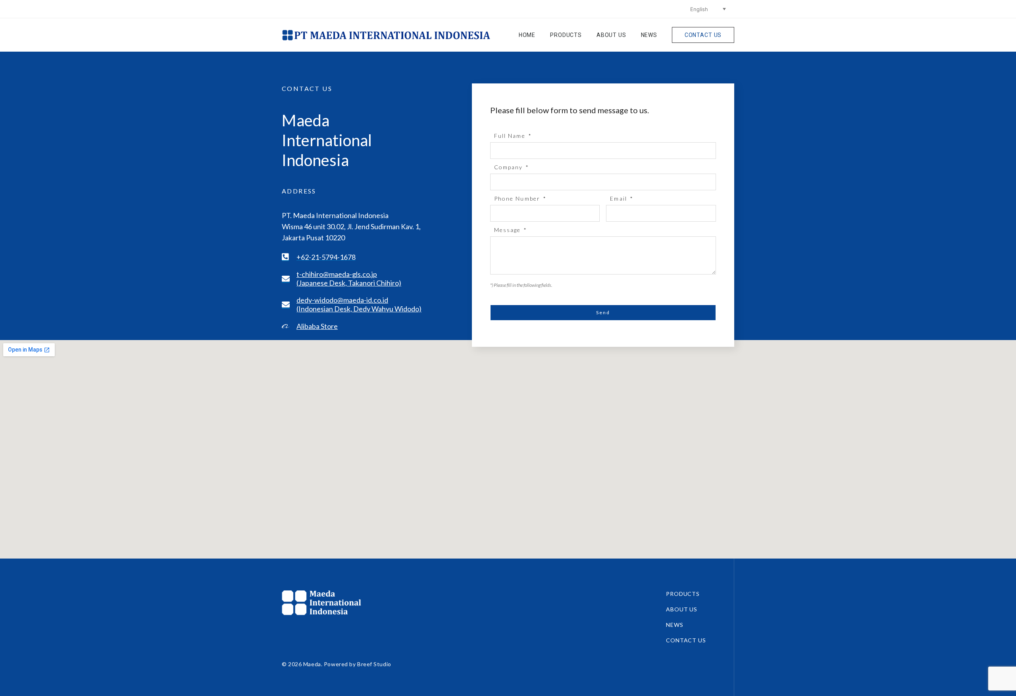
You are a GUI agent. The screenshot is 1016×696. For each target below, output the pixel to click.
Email (619, 198)
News (649, 35)
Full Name (510, 135)
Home (527, 35)
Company (509, 167)
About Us (611, 35)
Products (566, 35)
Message (508, 229)
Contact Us (703, 35)
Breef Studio (374, 664)
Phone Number (518, 198)
